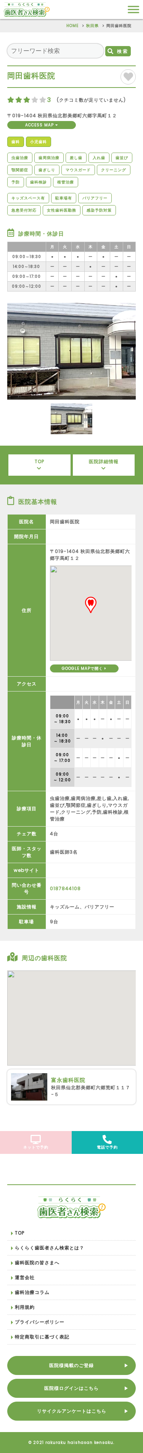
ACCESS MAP (40, 125)
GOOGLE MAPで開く (83, 668)
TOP (39, 461)
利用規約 (25, 1307)
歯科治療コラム (32, 1292)
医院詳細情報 (104, 461)
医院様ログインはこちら (71, 1388)
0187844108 (65, 888)
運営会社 (25, 1277)
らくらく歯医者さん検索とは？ (49, 1247)
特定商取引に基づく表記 (42, 1337)
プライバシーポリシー (39, 1322)
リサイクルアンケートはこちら (71, 1411)
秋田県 (92, 26)
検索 (123, 51)
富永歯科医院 (68, 1080)
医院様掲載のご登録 (71, 1365)
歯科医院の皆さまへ (37, 1262)
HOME (72, 26)
